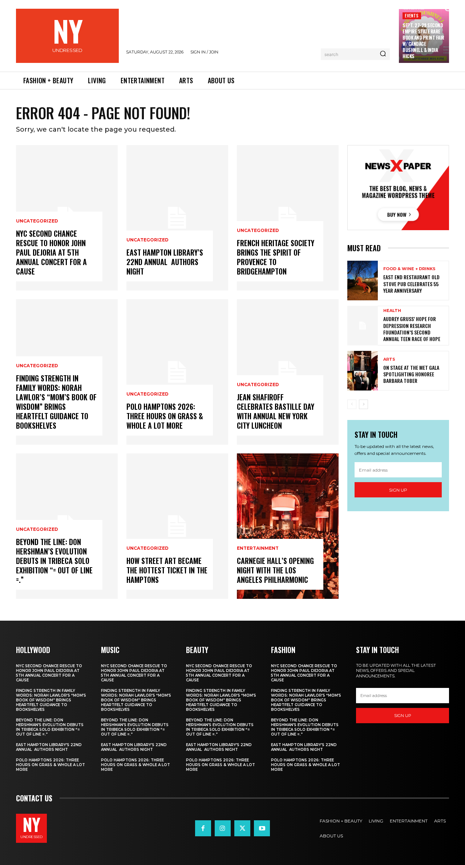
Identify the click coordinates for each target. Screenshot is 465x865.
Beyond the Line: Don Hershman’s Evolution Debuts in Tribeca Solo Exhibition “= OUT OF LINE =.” (54, 560)
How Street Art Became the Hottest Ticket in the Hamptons (166, 570)
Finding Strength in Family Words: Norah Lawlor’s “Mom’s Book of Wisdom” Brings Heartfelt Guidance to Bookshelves (56, 402)
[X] (242, 828)
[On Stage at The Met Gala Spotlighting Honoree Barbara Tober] (362, 371)
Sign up (398, 490)
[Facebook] (203, 828)
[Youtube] (262, 828)
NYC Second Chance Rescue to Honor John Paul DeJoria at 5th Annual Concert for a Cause (51, 252)
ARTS (389, 359)
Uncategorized (37, 221)
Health (392, 311)
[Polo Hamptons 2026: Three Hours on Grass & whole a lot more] (177, 372)
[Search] (383, 54)
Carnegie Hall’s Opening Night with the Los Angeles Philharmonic (275, 570)
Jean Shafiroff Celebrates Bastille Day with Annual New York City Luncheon (275, 411)
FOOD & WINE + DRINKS (409, 269)
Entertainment (258, 548)
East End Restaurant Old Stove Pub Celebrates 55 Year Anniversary (411, 283)
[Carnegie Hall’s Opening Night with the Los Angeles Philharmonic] (288, 526)
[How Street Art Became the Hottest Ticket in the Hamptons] (177, 526)
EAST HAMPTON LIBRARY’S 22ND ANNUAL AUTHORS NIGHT (164, 262)
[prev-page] (351, 404)
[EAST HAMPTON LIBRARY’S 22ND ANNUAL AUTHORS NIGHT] (177, 218)
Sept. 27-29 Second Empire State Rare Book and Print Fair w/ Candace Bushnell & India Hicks (423, 40)
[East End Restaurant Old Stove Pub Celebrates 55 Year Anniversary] (362, 280)
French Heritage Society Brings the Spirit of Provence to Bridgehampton (275, 257)
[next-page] (363, 404)
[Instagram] (223, 828)
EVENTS (411, 15)
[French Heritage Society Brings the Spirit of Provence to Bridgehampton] (288, 218)
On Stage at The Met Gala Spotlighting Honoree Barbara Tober (411, 374)
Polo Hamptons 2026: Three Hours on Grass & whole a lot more (164, 416)
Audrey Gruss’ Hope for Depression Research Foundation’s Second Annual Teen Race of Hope (411, 329)
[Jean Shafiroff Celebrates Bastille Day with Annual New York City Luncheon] (288, 372)
